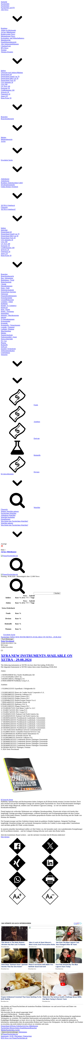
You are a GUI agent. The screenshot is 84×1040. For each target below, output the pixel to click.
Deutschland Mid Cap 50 (9, 78)
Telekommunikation (8, 351)
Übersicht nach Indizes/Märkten (12, 73)
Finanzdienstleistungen (9, 296)
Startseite (4, 2)
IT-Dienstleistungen (7, 319)
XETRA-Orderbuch (8, 205)
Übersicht (4, 207)
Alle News (4, 10)
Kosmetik (4, 323)
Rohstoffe (4, 345)
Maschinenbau (6, 331)
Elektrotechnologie (7, 290)
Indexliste (4, 230)
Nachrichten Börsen (8, 1028)
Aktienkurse (5, 179)
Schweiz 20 (5, 92)
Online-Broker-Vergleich (9, 187)
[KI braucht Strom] (21, 798)
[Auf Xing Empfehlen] (17, 870)
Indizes (3, 71)
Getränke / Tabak (7, 302)
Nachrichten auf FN (8, 8)
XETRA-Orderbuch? (8, 209)
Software (4, 347)
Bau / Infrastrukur (7, 278)
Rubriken (4, 28)
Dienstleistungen (6, 286)
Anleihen (37, 422)
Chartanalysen (6, 46)
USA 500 (4, 84)
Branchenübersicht (7, 119)
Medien (3, 137)
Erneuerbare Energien (8, 292)
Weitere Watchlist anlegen (10, 511)
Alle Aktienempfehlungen (10, 44)
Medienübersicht (6, 139)
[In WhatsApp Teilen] (17, 887)
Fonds (36, 405)
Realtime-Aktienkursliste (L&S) (12, 183)
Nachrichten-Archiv (13, 1030)
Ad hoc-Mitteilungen (8, 32)
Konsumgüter (5, 321)
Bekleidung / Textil (7, 280)
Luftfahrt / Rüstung (7, 329)
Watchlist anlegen (7, 523)
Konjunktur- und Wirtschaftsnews (12, 38)
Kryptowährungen (7, 474)
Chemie (3, 284)
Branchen (4, 117)
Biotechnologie (6, 282)
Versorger (4, 355)
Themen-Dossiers (7, 52)
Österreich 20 (5, 94)
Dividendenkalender (8, 185)
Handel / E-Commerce (8, 306)
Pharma (3, 343)
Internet (3, 317)
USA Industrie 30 (7, 82)
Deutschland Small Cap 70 (10, 76)
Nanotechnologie (7, 335)
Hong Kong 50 (6, 98)
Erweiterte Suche (7, 160)
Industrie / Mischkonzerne (10, 315)
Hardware (4, 307)
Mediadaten (23, 1032)
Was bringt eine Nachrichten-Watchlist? (14, 521)
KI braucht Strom (7, 800)
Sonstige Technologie (8, 349)
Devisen (36, 472)
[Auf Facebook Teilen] (17, 854)
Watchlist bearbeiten (8, 517)
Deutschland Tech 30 (8, 80)
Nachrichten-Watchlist (8, 513)
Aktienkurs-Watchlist (8, 515)
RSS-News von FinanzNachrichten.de (14, 1038)
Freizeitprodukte (6, 298)
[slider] (4, 648)
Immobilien (5, 313)
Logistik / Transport (7, 327)
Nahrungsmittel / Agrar (9, 337)
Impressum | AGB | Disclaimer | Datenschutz (16, 1036)
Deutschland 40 (6, 74)
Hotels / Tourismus (7, 311)
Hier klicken (5, 837)
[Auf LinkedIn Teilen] (50, 870)
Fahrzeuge (4, 294)
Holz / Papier (5, 309)
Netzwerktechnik (7, 339)
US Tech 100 (5, 86)
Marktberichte (5, 40)
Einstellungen (5, 519)
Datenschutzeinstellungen (10, 1032)
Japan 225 (4, 96)
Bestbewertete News (8, 34)
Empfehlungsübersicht (8, 42)
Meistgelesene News (8, 36)
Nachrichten (5, 4)
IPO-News (4, 48)
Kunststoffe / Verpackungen (10, 325)
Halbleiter (4, 304)
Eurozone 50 (5, 88)
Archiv (3, 141)
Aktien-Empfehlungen (22, 1028)
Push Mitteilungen (7, 639)
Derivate (37, 438)
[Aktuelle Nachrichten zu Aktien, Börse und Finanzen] (9, 556)
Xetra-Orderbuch (18, 1026)
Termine (4, 50)
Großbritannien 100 (7, 90)
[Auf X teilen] (50, 854)
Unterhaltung (5, 353)
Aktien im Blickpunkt (8, 30)
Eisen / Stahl (5, 288)
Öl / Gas (4, 341)
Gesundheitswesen (7, 300)
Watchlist (37, 507)
